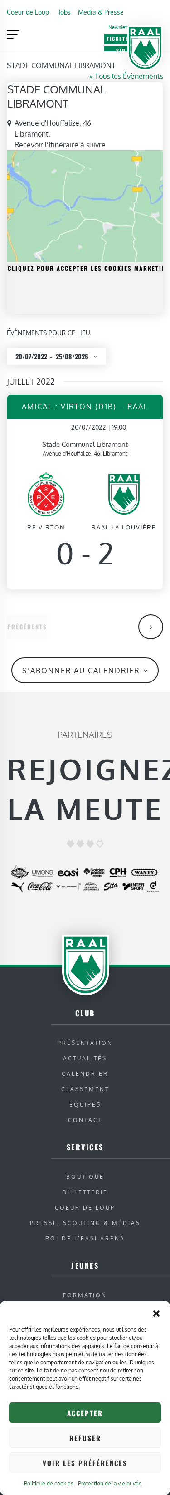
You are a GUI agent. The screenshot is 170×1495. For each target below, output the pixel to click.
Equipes (85, 1104)
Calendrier (85, 1073)
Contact (85, 1120)
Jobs (64, 12)
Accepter (85, 1413)
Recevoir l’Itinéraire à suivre (60, 144)
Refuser (85, 1438)
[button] (156, 1312)
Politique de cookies (48, 1483)
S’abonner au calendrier (81, 670)
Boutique (85, 1176)
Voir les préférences (85, 1463)
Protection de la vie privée (110, 1483)
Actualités (85, 1058)
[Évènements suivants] (150, 626)
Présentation (85, 1042)
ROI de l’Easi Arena (85, 1238)
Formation (85, 1295)
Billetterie (85, 1192)
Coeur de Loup (28, 12)
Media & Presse (101, 12)
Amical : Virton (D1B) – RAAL (85, 406)
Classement (85, 1089)
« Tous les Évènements (126, 76)
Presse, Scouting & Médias (85, 1223)
